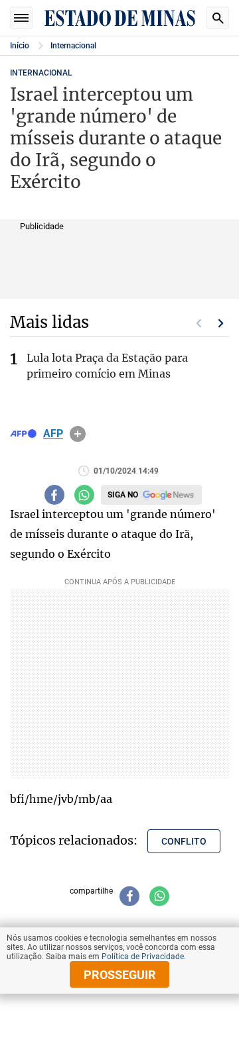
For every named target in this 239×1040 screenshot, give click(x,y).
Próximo (221, 323)
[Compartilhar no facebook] (54, 495)
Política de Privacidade (143, 956)
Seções (21, 18)
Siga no (123, 494)
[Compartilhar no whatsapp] (84, 495)
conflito (183, 841)
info (78, 434)
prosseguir (120, 975)
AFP (53, 434)
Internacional (73, 46)
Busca (217, 18)
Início (19, 46)
